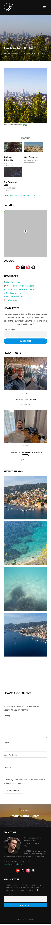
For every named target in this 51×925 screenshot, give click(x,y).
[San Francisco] (33, 147)
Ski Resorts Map (13, 293)
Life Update (25, 393)
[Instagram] (28, 267)
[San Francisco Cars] (13, 172)
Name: (6, 743)
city (20, 195)
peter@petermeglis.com (13, 864)
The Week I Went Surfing (25, 399)
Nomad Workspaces (15, 296)
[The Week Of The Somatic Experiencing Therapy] (25, 426)
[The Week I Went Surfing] (25, 373)
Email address (9, 330)
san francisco (29, 195)
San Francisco (31, 157)
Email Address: (10, 755)
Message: (8, 715)
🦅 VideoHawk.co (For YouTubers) (19, 286)
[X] (23, 267)
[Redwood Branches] (13, 147)
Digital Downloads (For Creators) (21, 289)
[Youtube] (17, 267)
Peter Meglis (12, 53)
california (13, 195)
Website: (7, 767)
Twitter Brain (11, 300)
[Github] (33, 267)
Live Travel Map (13, 282)
